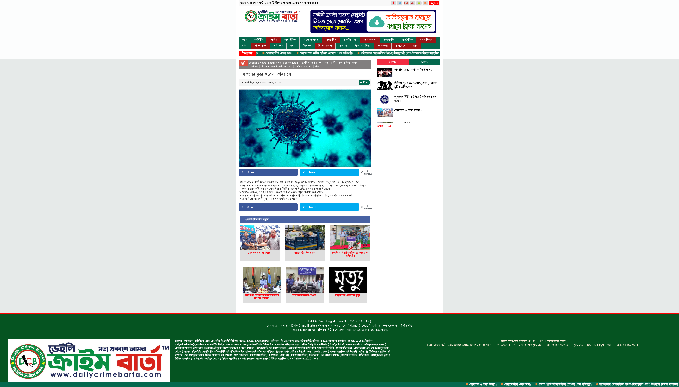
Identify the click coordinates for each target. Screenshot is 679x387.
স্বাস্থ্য (415, 46)
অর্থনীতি (258, 40)
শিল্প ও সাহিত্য (362, 46)
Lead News (274, 62)
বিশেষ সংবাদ (325, 46)
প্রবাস (293, 46)
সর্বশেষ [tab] (392, 62)
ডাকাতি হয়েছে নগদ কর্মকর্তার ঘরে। (414, 70)
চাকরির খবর (350, 40)
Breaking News (257, 62)
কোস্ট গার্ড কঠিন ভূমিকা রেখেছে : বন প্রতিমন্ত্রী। (298, 53)
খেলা (245, 46)
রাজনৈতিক (407, 40)
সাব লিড (298, 66)
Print (365, 82)
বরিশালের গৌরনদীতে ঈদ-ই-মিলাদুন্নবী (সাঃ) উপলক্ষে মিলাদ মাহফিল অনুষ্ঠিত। (377, 53)
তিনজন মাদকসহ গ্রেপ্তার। (305, 295)
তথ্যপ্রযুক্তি (389, 40)
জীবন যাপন (261, 46)
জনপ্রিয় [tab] (424, 62)
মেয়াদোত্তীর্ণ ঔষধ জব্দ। (489, 384)
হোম (244, 40)
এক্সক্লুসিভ (331, 40)
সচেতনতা (383, 46)
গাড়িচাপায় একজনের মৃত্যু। (348, 295)
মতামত (343, 46)
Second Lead (290, 62)
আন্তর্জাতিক (290, 40)
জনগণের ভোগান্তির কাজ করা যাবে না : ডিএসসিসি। (262, 297)
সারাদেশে (400, 46)
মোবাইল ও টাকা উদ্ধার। (455, 384)
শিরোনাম (265, 66)
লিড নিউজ (254, 66)
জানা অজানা (370, 40)
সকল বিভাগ (426, 40)
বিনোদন (307, 46)
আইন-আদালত (311, 40)
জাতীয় (273, 40)
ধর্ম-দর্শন (278, 46)
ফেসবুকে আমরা (384, 126)
